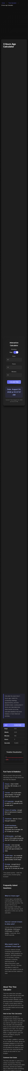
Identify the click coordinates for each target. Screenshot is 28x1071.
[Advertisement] (14, 24)
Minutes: (14, 371)
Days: (14, 356)
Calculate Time (14, 382)
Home (3, 3)
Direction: (14, 349)
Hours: (14, 364)
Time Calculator (12, 3)
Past (11, 352)
